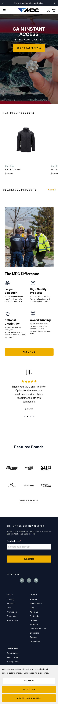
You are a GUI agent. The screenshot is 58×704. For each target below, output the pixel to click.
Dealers (33, 620)
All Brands (34, 616)
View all (51, 190)
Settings (29, 681)
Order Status (12, 653)
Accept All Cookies (29, 698)
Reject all (29, 689)
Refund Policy (13, 657)
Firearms (11, 603)
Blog (32, 608)
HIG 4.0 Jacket (13, 169)
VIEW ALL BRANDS (29, 500)
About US (29, 352)
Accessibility (36, 603)
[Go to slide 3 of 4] (30, 416)
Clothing (10, 599)
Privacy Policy (13, 661)
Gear (9, 608)
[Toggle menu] (6, 10)
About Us (34, 612)
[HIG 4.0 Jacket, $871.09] (26, 140)
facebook (22, 580)
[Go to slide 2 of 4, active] (27, 416)
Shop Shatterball (29, 48)
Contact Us (35, 641)
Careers (33, 637)
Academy (34, 599)
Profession (12, 612)
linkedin (29, 580)
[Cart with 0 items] (54, 10)
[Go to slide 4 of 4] (33, 416)
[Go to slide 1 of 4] (24, 416)
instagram (36, 580)
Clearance (11, 616)
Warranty (34, 624)
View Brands (12, 620)
